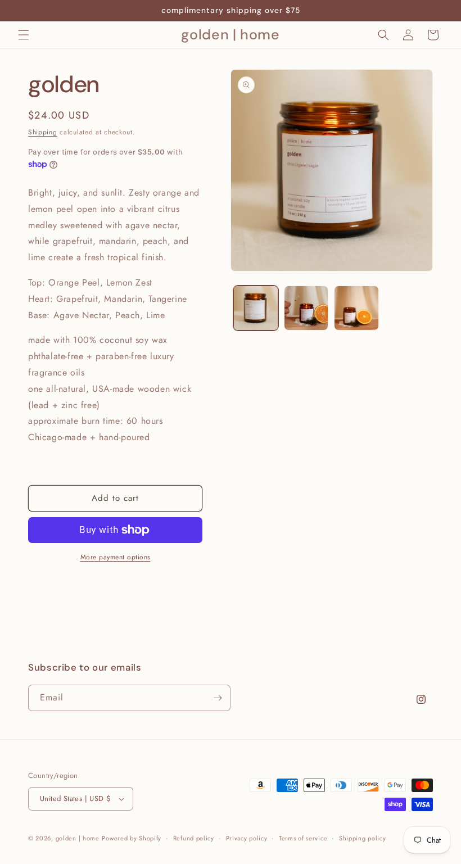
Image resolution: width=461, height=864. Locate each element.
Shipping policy (362, 838)
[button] (23, 34)
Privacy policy (247, 838)
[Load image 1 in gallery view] (255, 308)
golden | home (78, 838)
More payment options (115, 557)
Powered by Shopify (131, 838)
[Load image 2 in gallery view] (306, 308)
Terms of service (303, 838)
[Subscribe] (217, 698)
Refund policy (193, 838)
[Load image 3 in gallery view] (356, 308)
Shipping (42, 132)
